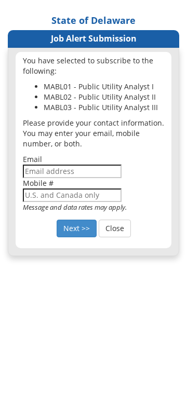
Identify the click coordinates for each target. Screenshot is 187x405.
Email (32, 159)
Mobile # (38, 183)
